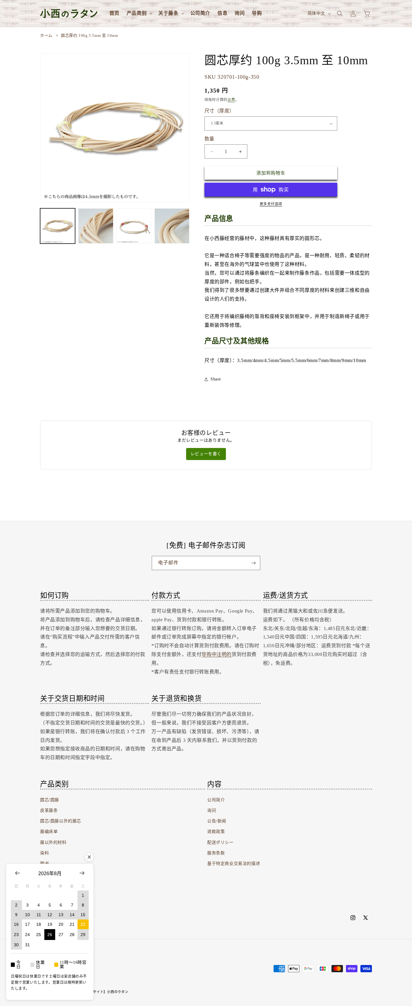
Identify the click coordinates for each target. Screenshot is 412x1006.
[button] (139, 13)
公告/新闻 (216, 821)
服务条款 (216, 853)
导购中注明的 (216, 654)
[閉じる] (89, 857)
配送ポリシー (220, 842)
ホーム (46, 35)
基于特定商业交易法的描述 (233, 863)
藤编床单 (49, 832)
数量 (209, 138)
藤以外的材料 (53, 842)
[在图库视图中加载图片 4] (171, 225)
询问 (211, 810)
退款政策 (216, 832)
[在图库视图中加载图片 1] (57, 225)
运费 (231, 100)
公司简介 (216, 800)
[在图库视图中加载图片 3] (133, 225)
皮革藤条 (49, 810)
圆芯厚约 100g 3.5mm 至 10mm (89, 35)
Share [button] (216, 379)
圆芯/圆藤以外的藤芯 (60, 821)
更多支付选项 (271, 204)
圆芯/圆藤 (49, 800)
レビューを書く (206, 454)
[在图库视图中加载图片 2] (95, 225)
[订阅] (253, 563)
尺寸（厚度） (219, 110)
